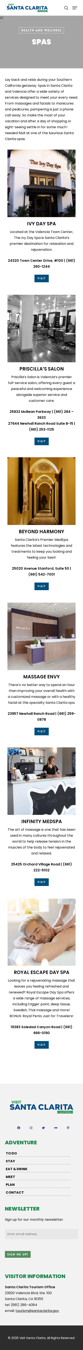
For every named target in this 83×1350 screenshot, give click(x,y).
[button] (74, 8)
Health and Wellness (41, 30)
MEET (10, 1176)
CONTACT (15, 1192)
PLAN (10, 1184)
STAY (10, 1161)
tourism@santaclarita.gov (37, 1310)
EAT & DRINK (16, 1169)
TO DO (11, 1153)
